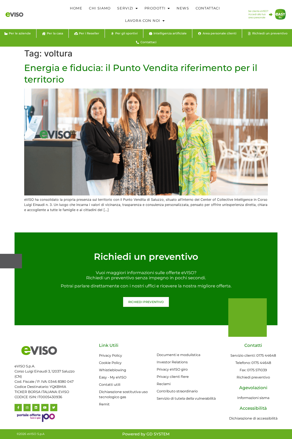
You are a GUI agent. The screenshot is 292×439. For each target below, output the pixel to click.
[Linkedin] (36, 407)
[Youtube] (45, 407)
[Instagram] (27, 407)
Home (76, 8)
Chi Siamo (100, 8)
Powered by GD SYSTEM (146, 434)
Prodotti (155, 8)
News (183, 8)
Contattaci (208, 8)
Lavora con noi (142, 21)
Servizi (125, 8)
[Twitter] (54, 407)
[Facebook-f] (18, 407)
